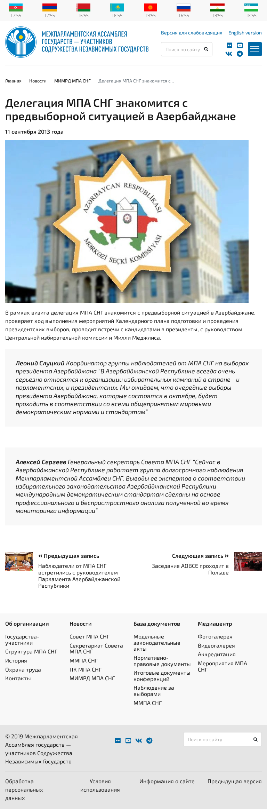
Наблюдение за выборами (154, 690)
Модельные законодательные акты (157, 642)
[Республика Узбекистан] (251, 6)
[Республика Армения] (49, 6)
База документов (157, 623)
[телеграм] (240, 53)
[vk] (228, 53)
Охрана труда (23, 669)
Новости (38, 81)
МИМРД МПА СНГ (72, 81)
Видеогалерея (216, 645)
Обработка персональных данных (24, 789)
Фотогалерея (215, 636)
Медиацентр (215, 623)
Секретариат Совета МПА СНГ (96, 648)
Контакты (18, 678)
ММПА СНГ (84, 660)
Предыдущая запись (70, 555)
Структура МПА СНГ (31, 651)
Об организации (27, 623)
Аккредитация (217, 654)
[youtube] (240, 45)
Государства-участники (22, 639)
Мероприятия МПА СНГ (222, 666)
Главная (13, 81)
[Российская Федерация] (184, 6)
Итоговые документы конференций (162, 675)
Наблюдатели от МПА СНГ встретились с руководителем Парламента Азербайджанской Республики (79, 575)
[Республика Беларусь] (83, 6)
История (16, 660)
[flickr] (229, 45)
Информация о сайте (167, 781)
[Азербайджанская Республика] (16, 6)
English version (245, 32)
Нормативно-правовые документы (162, 660)
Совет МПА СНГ (90, 636)
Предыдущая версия (235, 781)
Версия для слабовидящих (191, 32)
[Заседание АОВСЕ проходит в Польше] (245, 561)
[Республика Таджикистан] (217, 6)
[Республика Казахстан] (117, 6)
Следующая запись (198, 555)
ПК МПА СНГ (86, 669)
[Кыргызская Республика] (150, 6)
